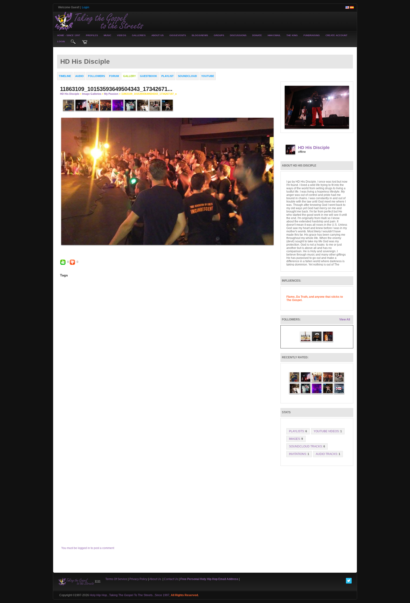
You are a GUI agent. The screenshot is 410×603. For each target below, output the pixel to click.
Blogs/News (200, 35)
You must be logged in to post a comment (87, 548)
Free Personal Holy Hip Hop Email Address (209, 579)
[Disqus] (167, 348)
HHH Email (274, 35)
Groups (219, 35)
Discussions (238, 35)
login (61, 41)
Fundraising (311, 35)
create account (336, 35)
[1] (160, 249)
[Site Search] (73, 42)
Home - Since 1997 (68, 35)
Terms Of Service (116, 579)
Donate (257, 35)
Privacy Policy (138, 579)
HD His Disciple (69, 93)
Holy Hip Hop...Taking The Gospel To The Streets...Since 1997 (129, 595)
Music (107, 35)
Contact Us (171, 579)
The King (292, 35)
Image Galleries (91, 93)
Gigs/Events (177, 35)
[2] (161, 249)
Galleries (139, 35)
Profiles (92, 35)
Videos (121, 35)
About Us (157, 35)
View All (344, 319)
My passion (111, 93)
